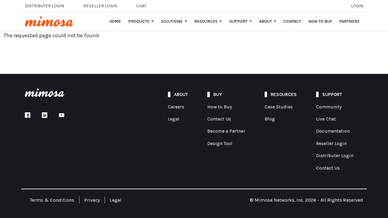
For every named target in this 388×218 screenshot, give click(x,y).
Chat (141, 5)
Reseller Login (331, 143)
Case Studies (279, 107)
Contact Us (219, 119)
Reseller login (100, 5)
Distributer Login (44, 5)
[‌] (27, 115)
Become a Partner (226, 131)
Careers (176, 107)
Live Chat (326, 119)
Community (329, 107)
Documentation (333, 131)
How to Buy (320, 21)
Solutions (172, 21)
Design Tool (219, 143)
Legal (173, 119)
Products (139, 21)
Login (357, 5)
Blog (270, 119)
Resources (206, 21)
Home (115, 21)
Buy (217, 94)
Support (238, 21)
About (266, 21)
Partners (349, 21)
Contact (292, 21)
